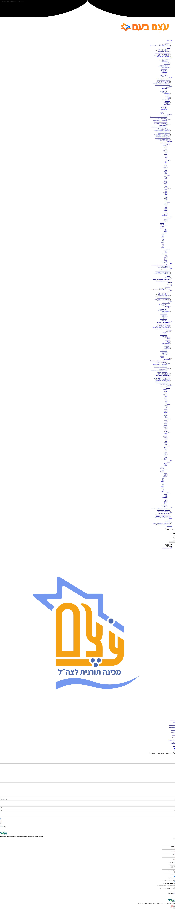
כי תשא (165, 171)
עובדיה (162, 237)
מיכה (163, 240)
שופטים (165, 208)
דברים (168, 202)
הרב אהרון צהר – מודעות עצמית (163, 131)
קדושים (165, 183)
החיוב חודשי (172, 873)
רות (166, 255)
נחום (163, 241)
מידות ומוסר (169, 114)
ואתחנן (165, 204)
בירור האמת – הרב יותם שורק (163, 56)
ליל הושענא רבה (163, 91)
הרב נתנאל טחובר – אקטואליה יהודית (159, 126)
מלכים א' (162, 226)
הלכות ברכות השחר (163, 65)
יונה (163, 239)
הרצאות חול (167, 277)
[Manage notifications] (172, 906)
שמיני (166, 178)
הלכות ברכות (167, 64)
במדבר (168, 188)
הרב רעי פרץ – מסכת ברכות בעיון (163, 271)
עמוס (163, 236)
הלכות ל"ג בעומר (163, 75)
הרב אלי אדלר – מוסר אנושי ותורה (162, 138)
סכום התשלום (172, 867)
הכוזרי (168, 48)
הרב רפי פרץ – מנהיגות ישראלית (160, 120)
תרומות (174, 746)
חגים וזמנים (170, 86)
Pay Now (3, 826)
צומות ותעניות (167, 104)
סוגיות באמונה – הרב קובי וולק (163, 54)
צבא (171, 41)
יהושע (165, 219)
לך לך (165, 147)
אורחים (170, 274)
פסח (169, 98)
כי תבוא (165, 210)
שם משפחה (172, 848)
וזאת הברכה (164, 215)
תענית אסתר (164, 109)
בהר (166, 186)
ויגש (166, 157)
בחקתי (165, 187)
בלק (166, 197)
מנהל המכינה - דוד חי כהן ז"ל (173, 743)
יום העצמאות (167, 102)
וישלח (165, 154)
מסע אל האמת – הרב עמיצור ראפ (162, 53)
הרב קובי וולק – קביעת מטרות (160, 123)
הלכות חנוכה (164, 71)
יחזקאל (165, 231)
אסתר (165, 258)
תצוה (166, 170)
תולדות (165, 151)
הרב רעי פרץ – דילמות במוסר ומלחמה (162, 130)
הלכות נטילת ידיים (163, 60)
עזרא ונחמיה (164, 261)
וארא (166, 162)
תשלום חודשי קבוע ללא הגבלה (168, 880)
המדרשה (173, 735)
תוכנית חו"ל (173, 732)
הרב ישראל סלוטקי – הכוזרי (161, 50)
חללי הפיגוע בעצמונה (172, 740)
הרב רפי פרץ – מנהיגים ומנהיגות (160, 122)
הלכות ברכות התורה (162, 66)
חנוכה (168, 94)
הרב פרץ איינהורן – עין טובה (164, 129)
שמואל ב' (162, 224)
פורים (168, 97)
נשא (166, 191)
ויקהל (166, 172)
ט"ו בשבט (167, 96)
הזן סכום (173, 870)
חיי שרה (165, 150)
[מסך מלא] (173, 907)
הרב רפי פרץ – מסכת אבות (164, 133)
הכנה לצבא (167, 43)
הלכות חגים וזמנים (166, 67)
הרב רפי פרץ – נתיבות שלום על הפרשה (161, 279)
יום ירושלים (167, 101)
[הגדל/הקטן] (174, 907)
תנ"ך (171, 216)
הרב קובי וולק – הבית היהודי (161, 118)
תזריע (165, 179)
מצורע (165, 181)
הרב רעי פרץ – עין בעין (162, 128)
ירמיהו (165, 230)
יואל (163, 235)
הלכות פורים (164, 72)
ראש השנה (164, 88)
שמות (168, 160)
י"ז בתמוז (162, 112)
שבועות (168, 103)
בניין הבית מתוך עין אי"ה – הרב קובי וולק (161, 83)
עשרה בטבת (164, 108)
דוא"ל (173, 856)
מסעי (166, 200)
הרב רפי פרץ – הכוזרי (162, 49)
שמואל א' (162, 223)
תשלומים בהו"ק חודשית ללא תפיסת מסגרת (166, 885)
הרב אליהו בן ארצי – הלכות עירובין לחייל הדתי (160, 45)
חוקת (166, 195)
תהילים (165, 250)
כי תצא (165, 209)
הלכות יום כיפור (163, 70)
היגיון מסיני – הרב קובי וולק (164, 51)
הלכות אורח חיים (166, 59)
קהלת (165, 257)
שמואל (165, 221)
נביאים (168, 218)
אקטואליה (167, 124)
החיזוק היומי (169, 40)
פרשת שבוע (169, 141)
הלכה (171, 57)
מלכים (165, 225)
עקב (166, 205)
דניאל (165, 260)
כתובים (168, 248)
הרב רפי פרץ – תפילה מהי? (164, 267)
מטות (166, 199)
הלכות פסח (164, 73)
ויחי (166, 159)
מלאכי (162, 247)
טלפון (173, 854)
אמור (166, 184)
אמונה (171, 46)
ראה (166, 207)
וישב (166, 155)
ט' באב (162, 113)
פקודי (166, 173)
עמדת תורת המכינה (163, 125)
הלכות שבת (167, 62)
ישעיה (165, 229)
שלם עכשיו (171, 893)
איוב (166, 252)
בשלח (165, 165)
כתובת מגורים (172, 862)
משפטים (165, 167)
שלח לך (165, 193)
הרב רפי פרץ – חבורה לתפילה (163, 266)
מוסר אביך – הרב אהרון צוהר (163, 80)
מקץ (166, 156)
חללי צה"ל (173, 737)
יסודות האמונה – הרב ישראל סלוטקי (162, 55)
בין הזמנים (165, 110)
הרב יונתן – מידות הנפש (165, 140)
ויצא (166, 152)
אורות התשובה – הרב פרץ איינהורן (162, 85)
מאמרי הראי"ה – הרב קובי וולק (163, 81)
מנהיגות (168, 119)
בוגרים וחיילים (173, 730)
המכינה (174, 722)
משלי (166, 251)
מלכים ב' (162, 228)
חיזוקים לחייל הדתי (163, 44)
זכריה (163, 246)
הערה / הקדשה (172, 864)
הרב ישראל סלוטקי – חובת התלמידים (162, 134)
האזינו (165, 214)
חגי (163, 245)
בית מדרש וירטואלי (172, 727)
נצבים (165, 212)
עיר (174, 859)
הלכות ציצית (164, 61)
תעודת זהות (172, 851)
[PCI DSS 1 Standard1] (3, 835)
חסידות (170, 278)
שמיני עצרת (164, 92)
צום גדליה (165, 106)
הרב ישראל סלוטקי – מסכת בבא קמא (162, 273)
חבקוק (162, 242)
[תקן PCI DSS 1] (171, 902)
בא (166, 163)
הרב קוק (170, 77)
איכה (166, 256)
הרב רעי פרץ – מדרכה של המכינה (162, 135)
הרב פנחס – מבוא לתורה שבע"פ (163, 272)
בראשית (168, 144)
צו (166, 177)
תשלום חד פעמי (171, 878)
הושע (163, 234)
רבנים (168, 276)
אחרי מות (165, 182)
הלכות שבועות (164, 76)
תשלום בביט (172, 891)
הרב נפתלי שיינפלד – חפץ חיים (163, 139)
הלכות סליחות (164, 69)
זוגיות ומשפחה (167, 115)
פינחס (165, 198)
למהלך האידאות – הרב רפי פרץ (163, 82)
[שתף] (171, 907)
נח (166, 146)
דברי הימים (164, 262)
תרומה (165, 168)
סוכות (165, 90)
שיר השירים (164, 253)
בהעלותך (165, 192)
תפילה (171, 263)
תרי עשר (165, 232)
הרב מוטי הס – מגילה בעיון (164, 269)
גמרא (171, 268)
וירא (166, 149)
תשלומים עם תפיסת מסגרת (169, 883)
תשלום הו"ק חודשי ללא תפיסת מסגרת (167, 888)
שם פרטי (173, 846)
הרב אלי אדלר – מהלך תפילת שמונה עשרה (161, 265)
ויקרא (168, 175)
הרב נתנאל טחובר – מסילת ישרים (163, 136)
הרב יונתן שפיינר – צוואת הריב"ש (163, 281)
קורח (166, 194)
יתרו (166, 166)
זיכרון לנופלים (169, 282)
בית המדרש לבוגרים (172, 725)
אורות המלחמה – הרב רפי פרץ (163, 78)
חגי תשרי (168, 87)
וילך (166, 213)
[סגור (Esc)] (170, 907)
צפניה (163, 244)
